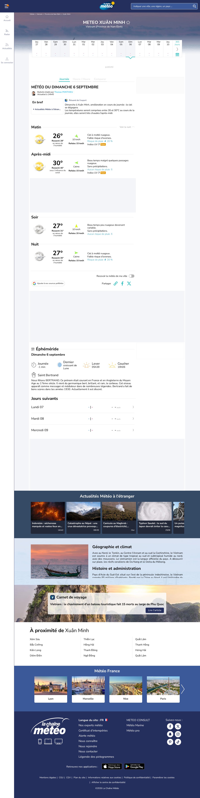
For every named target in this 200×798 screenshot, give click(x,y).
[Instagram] (178, 734)
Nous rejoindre (88, 746)
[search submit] (194, 6)
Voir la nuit (125, 127)
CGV (68, 777)
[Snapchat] (170, 734)
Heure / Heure (81, 79)
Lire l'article (154, 610)
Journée (64, 79)
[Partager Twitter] (129, 283)
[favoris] (128, 22)
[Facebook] (170, 726)
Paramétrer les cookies (163, 777)
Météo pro (133, 730)
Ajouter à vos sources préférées (50, 283)
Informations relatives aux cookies (104, 777)
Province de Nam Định (52, 14)
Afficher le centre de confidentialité (108, 782)
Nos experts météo (91, 725)
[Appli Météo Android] (134, 766)
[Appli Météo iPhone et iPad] (112, 766)
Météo (32, 14)
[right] (181, 514)
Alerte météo (87, 736)
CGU (61, 777)
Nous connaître (88, 741)
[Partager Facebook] (122, 283)
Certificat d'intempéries (93, 730)
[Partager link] (116, 283)
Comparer (100, 79)
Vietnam (39, 14)
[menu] (7, 6)
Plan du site (79, 777)
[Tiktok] (178, 742)
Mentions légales (48, 777)
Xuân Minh (66, 14)
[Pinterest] (170, 742)
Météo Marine (135, 725)
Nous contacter (88, 751)
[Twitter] (178, 726)
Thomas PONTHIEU (63, 92)
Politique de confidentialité (137, 777)
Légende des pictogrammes (96, 757)
